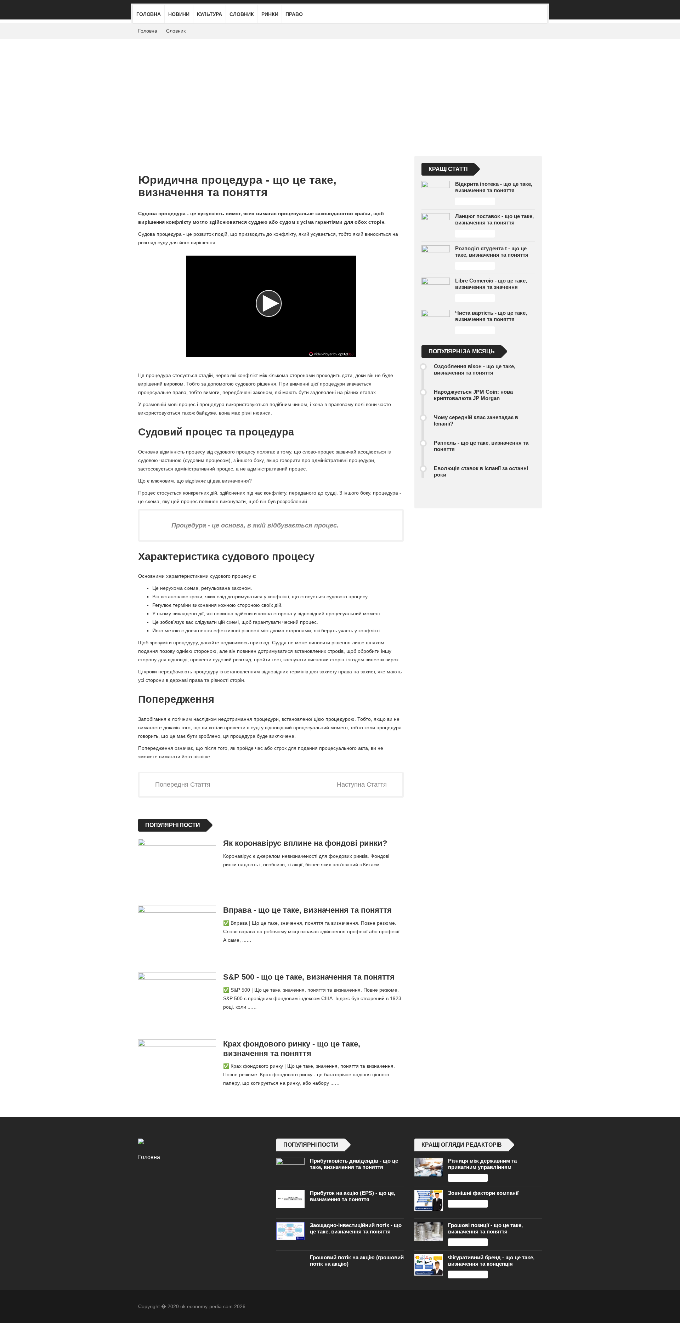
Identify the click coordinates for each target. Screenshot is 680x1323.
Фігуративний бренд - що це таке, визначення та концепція (491, 1260)
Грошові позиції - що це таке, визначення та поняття (485, 1228)
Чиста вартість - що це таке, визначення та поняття (491, 316)
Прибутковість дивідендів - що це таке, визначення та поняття (354, 1164)
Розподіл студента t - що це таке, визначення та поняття (491, 251)
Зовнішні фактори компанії (483, 1193)
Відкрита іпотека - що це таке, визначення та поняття (493, 187)
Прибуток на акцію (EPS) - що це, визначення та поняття (352, 1196)
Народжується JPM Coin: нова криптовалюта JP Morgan (473, 395)
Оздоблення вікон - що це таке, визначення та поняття (474, 369)
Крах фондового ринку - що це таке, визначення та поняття (291, 1048)
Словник (242, 14)
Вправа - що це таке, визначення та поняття (307, 910)
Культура (209, 14)
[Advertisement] (340, 92)
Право (293, 14)
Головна (148, 14)
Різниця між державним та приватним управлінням (482, 1164)
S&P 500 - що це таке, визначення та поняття (309, 977)
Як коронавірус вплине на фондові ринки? (305, 843)
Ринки (269, 14)
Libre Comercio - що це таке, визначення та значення (491, 284)
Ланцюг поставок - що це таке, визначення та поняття (494, 219)
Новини (178, 14)
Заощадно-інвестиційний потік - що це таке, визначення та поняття (356, 1228)
